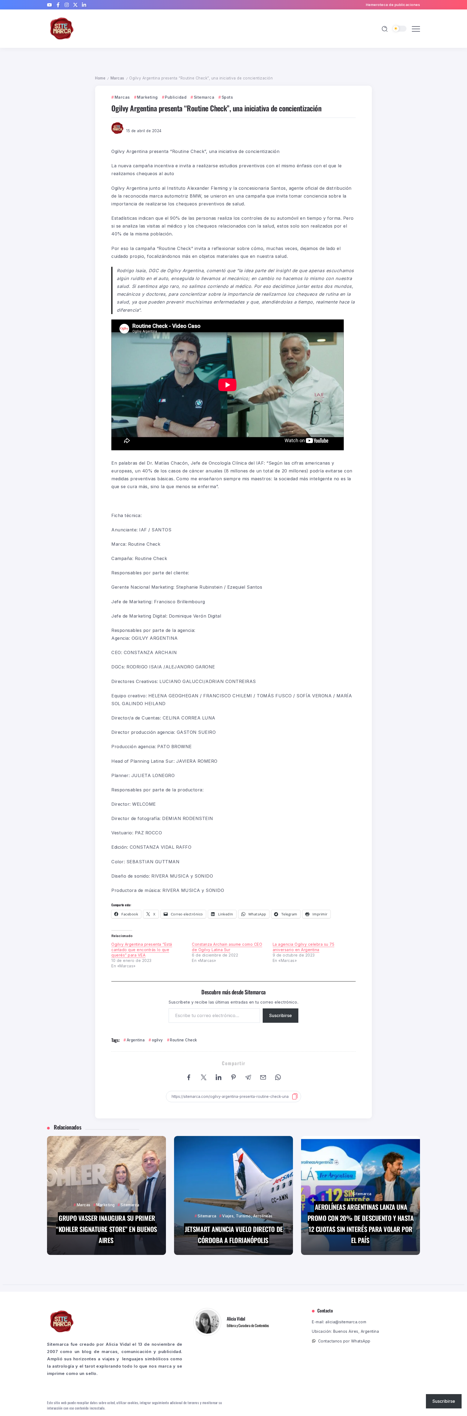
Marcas (117, 78)
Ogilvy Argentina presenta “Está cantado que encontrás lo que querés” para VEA (141, 949)
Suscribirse (280, 1015)
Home (100, 78)
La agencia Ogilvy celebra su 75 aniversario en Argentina (304, 947)
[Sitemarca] (62, 28)
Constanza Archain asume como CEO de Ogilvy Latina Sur (227, 947)
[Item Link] (106, 1195)
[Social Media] (49, 4)
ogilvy (157, 1040)
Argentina (136, 1040)
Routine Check (183, 1040)
